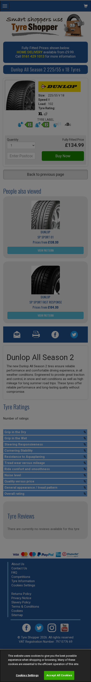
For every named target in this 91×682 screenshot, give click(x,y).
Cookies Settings (27, 675)
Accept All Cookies (59, 675)
